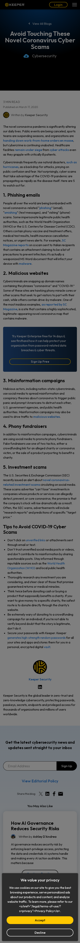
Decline (40, 932)
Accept (40, 920)
